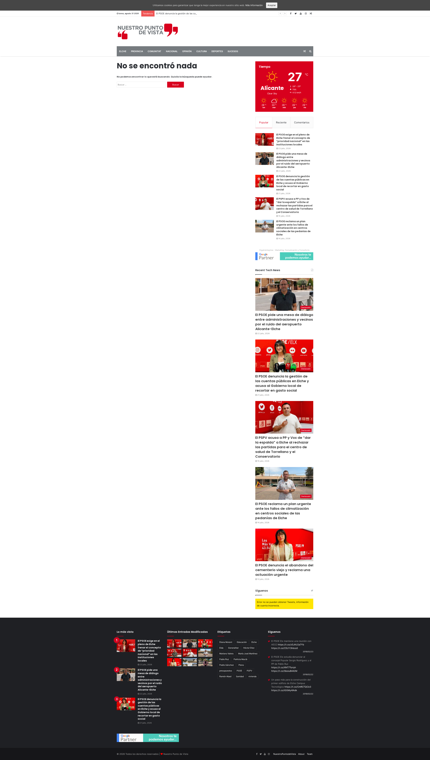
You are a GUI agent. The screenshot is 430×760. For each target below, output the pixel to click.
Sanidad (240, 676)
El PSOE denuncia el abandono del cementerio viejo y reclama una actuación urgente (284, 570)
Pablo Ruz (224, 659)
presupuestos (225, 670)
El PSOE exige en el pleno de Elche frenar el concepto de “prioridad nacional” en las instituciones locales (293, 139)
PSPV (249, 670)
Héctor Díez (248, 648)
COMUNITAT (154, 51)
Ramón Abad (225, 676)
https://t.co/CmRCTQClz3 (298, 686)
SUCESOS (233, 51)
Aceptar (272, 5)
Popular (263, 122)
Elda (221, 648)
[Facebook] (290, 13)
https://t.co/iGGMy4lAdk (284, 690)
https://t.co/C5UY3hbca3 (284, 648)
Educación (242, 642)
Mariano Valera (226, 653)
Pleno (241, 665)
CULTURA (201, 51)
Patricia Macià (240, 659)
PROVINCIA (137, 51)
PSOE (239, 670)
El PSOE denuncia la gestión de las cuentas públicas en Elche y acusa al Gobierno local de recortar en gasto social (216, 13)
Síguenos (261, 590)
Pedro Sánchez (226, 665)
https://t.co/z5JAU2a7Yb (291, 644)
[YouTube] (300, 13)
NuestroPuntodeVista (284, 754)
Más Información (254, 5)
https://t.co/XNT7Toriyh (283, 667)
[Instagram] (305, 13)
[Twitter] (295, 13)
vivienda (252, 676)
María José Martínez (247, 653)
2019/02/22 (308, 674)
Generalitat (233, 648)
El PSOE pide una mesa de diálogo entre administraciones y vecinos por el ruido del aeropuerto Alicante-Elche (293, 160)
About (301, 754)
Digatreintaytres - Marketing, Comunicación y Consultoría (284, 250)
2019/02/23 (308, 651)
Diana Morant (225, 642)
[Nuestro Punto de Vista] (148, 31)
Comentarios (301, 122)
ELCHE (122, 51)
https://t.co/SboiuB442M (284, 671)
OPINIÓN (187, 51)
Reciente (281, 122)
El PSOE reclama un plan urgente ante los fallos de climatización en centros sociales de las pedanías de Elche (293, 228)
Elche (254, 642)
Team (309, 754)
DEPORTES (217, 51)
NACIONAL (172, 51)
